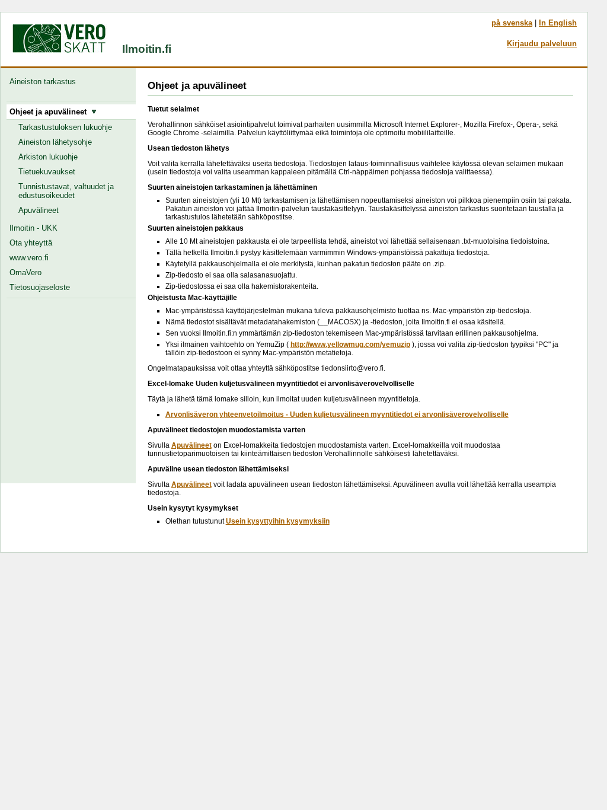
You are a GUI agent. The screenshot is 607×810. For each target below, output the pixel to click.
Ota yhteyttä (30, 242)
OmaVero (25, 272)
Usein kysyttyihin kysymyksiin (278, 521)
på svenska (511, 22)
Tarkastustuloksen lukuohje (65, 127)
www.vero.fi (29, 257)
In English (558, 22)
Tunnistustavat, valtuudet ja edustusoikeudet (66, 191)
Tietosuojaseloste (39, 287)
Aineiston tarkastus (45, 81)
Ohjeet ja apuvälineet (50, 111)
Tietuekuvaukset (46, 171)
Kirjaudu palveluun (542, 43)
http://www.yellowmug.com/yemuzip (350, 344)
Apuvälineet (38, 210)
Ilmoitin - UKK (33, 228)
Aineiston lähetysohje (55, 142)
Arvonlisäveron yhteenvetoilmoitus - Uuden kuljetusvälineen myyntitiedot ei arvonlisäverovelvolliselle (337, 414)
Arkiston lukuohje (48, 156)
